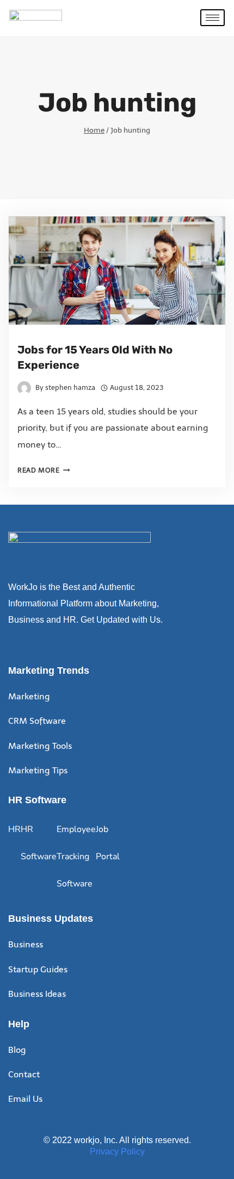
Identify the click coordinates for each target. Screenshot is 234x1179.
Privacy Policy (117, 1151)
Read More (43, 470)
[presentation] (117, 270)
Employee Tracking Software (76, 856)
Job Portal (108, 842)
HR (14, 829)
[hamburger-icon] (212, 17)
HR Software (39, 842)
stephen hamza (70, 387)
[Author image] (24, 388)
